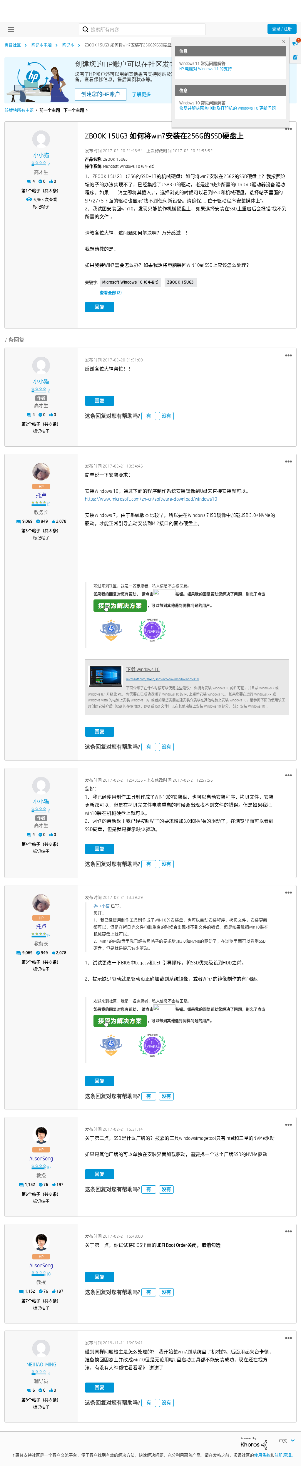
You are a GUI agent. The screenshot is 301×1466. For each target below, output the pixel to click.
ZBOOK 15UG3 (180, 282)
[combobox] (142, 29)
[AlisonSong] (41, 1135)
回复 (100, 307)
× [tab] (283, 41)
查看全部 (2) (111, 292)
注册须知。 (285, 1455)
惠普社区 (12, 45)
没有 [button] (166, 416)
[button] (288, 129)
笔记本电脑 (41, 45)
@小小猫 (101, 906)
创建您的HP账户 (100, 94)
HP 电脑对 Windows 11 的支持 (205, 68)
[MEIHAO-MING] (41, 1348)
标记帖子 (41, 206)
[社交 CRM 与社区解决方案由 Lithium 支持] (254, 1443)
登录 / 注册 (282, 28)
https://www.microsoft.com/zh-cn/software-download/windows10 (151, 499)
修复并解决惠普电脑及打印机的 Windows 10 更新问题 (227, 108)
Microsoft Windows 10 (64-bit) (130, 282)
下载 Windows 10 (143, 669)
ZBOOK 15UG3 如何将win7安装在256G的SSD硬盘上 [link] (130, 45)
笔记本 (68, 45)
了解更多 (141, 94)
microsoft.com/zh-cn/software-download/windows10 (162, 679)
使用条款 (262, 1455)
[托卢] (41, 471)
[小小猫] (41, 139)
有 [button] (148, 416)
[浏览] (9, 29)
